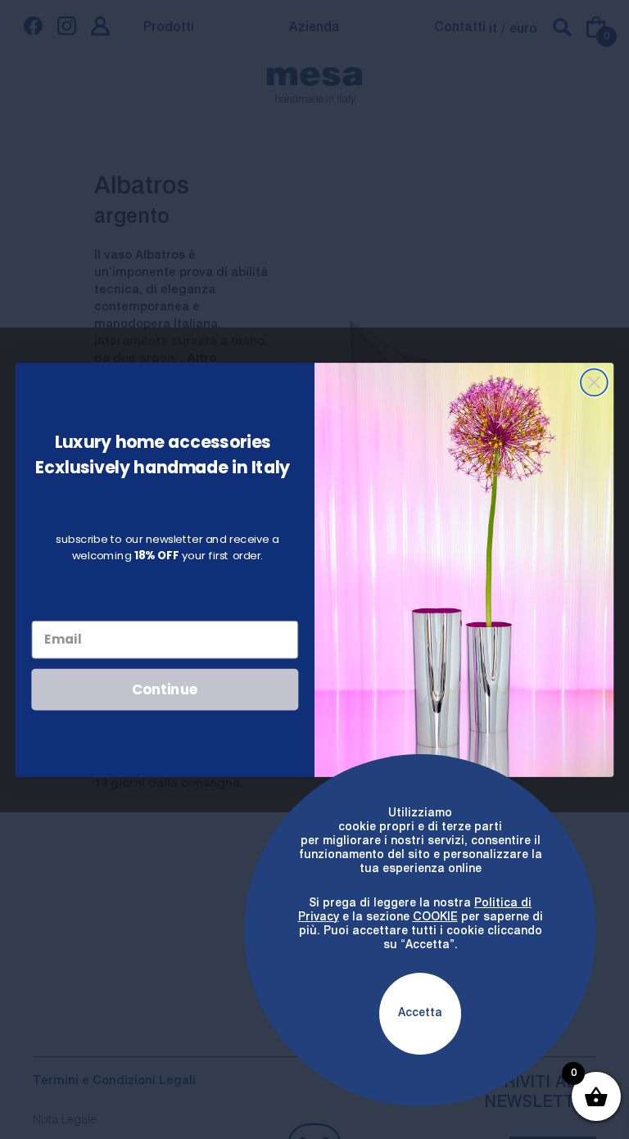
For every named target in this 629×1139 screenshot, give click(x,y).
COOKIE (435, 917)
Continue (165, 688)
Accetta (420, 1013)
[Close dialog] (594, 381)
